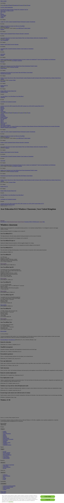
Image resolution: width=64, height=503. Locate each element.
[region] (32, 498)
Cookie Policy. (10, 501)
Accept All (48, 499)
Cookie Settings (47, 496)
